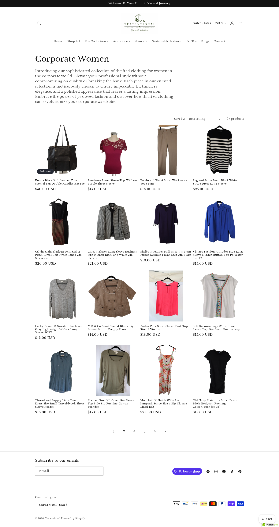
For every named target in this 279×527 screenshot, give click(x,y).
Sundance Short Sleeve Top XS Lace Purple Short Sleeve (112, 182)
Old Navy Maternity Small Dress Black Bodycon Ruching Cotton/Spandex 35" (215, 403)
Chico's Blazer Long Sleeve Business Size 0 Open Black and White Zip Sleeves (112, 255)
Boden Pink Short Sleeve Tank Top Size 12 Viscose (164, 328)
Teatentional (52, 518)
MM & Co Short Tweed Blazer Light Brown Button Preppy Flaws (112, 328)
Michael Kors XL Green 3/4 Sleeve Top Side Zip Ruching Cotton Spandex (111, 403)
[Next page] (165, 431)
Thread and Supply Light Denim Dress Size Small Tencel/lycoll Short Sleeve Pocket (59, 403)
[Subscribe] (99, 471)
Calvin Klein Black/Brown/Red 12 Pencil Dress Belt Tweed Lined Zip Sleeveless (58, 255)
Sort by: (179, 118)
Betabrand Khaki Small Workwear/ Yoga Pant (163, 182)
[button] (39, 23)
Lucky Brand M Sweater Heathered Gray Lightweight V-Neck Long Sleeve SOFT (59, 329)
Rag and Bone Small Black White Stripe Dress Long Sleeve (215, 182)
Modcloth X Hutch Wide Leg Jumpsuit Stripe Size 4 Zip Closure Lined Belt (163, 403)
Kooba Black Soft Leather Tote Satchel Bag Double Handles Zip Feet (60, 182)
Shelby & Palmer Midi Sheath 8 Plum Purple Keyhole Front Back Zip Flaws (165, 253)
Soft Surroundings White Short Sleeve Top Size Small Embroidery (216, 328)
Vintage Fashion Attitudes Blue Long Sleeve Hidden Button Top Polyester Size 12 (218, 255)
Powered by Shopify (73, 518)
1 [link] (114, 431)
